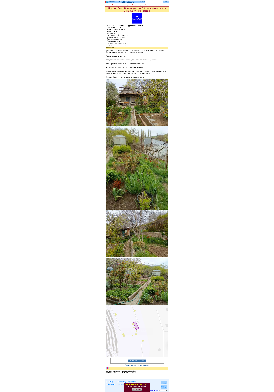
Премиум (130, 2)
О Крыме (140, 2)
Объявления (114, 2)
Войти (165, 2)
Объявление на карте (137, 361)
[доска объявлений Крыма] (106, 1)
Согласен (137, 389)
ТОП (123, 2)
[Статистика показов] (107, 368)
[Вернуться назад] (164, 382)
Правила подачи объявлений (127, 381)
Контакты (109, 381)
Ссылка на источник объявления (137, 365)
